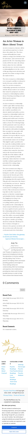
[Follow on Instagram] (10, 357)
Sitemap (20, 365)
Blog (3, 369)
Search (22, 290)
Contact (4, 373)
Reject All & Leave (14, 431)
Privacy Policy (8, 395)
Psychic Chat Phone (10, 391)
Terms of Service (19, 395)
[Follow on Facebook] (2, 357)
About (3, 371)
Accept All (14, 427)
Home (3, 367)
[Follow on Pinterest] (13, 357)
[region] (14, 419)
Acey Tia (8, 35)
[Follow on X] (4, 357)
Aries (21, 35)
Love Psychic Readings (13, 377)
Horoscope (21, 367)
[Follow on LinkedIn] (7, 357)
